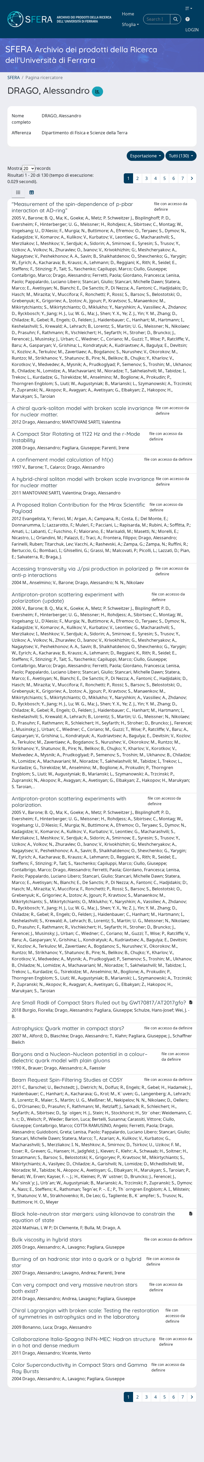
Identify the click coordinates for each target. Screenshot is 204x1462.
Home (128, 14)
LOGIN (192, 30)
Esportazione (144, 156)
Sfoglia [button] (129, 24)
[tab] (18, 192)
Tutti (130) (179, 156)
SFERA (13, 77)
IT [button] (187, 8)
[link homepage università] (59, 19)
